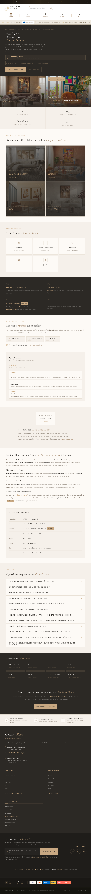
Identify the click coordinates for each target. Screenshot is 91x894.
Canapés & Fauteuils (54, 779)
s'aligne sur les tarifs (22, 495)
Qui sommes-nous (10, 823)
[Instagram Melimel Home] (78, 851)
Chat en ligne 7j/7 (16, 753)
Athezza (7, 779)
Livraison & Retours (10, 810)
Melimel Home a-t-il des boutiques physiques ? (29, 592)
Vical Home (8, 782)
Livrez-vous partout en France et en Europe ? (29, 609)
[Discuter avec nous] (80, 15)
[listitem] (25, 163)
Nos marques (34, 69)
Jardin (49, 788)
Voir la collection (15, 69)
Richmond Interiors (84, 22)
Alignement (50, 291)
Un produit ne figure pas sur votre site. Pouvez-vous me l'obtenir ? (39, 632)
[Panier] (45, 15)
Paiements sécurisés (10, 819)
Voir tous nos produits (45, 706)
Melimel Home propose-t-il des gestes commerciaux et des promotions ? (41, 620)
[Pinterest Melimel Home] (84, 851)
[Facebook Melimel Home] (72, 851)
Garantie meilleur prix (11, 816)
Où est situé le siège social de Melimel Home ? (29, 587)
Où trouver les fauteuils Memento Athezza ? (29, 598)
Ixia (5, 785)
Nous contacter (9, 806)
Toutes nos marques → (14, 794)
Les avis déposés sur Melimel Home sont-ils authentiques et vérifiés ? (40, 637)
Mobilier (50, 776)
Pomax (6, 788)
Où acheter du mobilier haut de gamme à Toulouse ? (32, 581)
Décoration (51, 782)
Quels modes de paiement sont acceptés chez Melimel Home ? (36, 604)
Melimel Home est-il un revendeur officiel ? (28, 626)
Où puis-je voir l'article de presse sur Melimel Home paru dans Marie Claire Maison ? (42, 644)
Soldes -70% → (54, 794)
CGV (65, 891)
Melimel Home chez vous (12, 826)
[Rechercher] (51, 8)
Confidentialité (82, 891)
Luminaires (51, 785)
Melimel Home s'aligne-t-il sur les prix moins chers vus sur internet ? (40, 615)
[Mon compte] (62, 15)
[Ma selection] (28, 15)
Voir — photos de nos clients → (26, 345)
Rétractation (8, 813)
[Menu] (11, 15)
